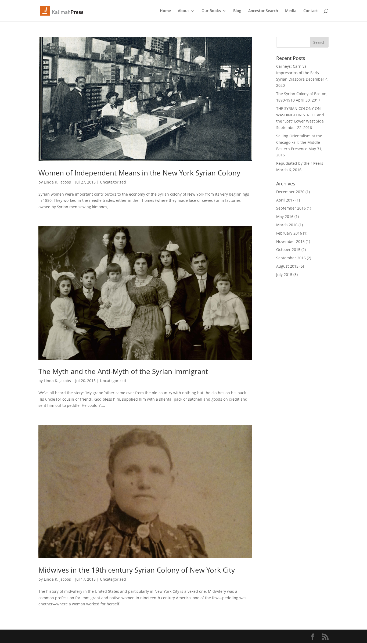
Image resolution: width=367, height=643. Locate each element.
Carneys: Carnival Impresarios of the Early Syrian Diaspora (297, 73)
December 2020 (290, 191)
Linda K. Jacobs (57, 182)
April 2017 (285, 200)
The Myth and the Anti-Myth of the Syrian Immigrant (123, 371)
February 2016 (289, 233)
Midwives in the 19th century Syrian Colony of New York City (136, 570)
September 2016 (291, 208)
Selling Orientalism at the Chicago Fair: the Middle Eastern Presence (299, 142)
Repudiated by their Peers (299, 163)
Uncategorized (113, 182)
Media (290, 11)
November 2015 (290, 241)
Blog (237, 11)
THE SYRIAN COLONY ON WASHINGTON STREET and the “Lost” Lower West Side (300, 115)
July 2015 (284, 274)
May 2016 (284, 216)
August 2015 (287, 266)
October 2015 (288, 249)
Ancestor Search (263, 11)
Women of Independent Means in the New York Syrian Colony (139, 173)
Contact (310, 11)
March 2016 (286, 224)
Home (165, 11)
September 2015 (291, 257)
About (183, 11)
